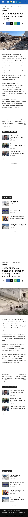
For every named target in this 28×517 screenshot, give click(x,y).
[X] (11, 23)
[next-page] (5, 159)
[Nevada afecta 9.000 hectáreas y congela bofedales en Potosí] (5, 226)
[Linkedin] (18, 23)
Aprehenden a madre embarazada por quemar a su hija (17, 145)
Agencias (21, 512)
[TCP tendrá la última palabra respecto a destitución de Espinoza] (5, 137)
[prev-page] (3, 159)
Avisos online (4, 512)
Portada (4, 510)
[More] (22, 23)
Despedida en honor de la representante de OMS (20, 123)
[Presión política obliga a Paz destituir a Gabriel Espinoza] (5, 218)
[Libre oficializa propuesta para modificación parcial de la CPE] (5, 153)
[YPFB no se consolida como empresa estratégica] (5, 211)
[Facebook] (8, 23)
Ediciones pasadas (13, 512)
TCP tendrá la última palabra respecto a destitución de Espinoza (17, 137)
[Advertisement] (14, 178)
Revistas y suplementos (19, 510)
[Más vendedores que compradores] (5, 203)
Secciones (10, 510)
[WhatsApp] (15, 23)
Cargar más (13, 231)
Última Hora (7, 6)
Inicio (3, 6)
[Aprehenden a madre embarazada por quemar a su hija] (5, 145)
